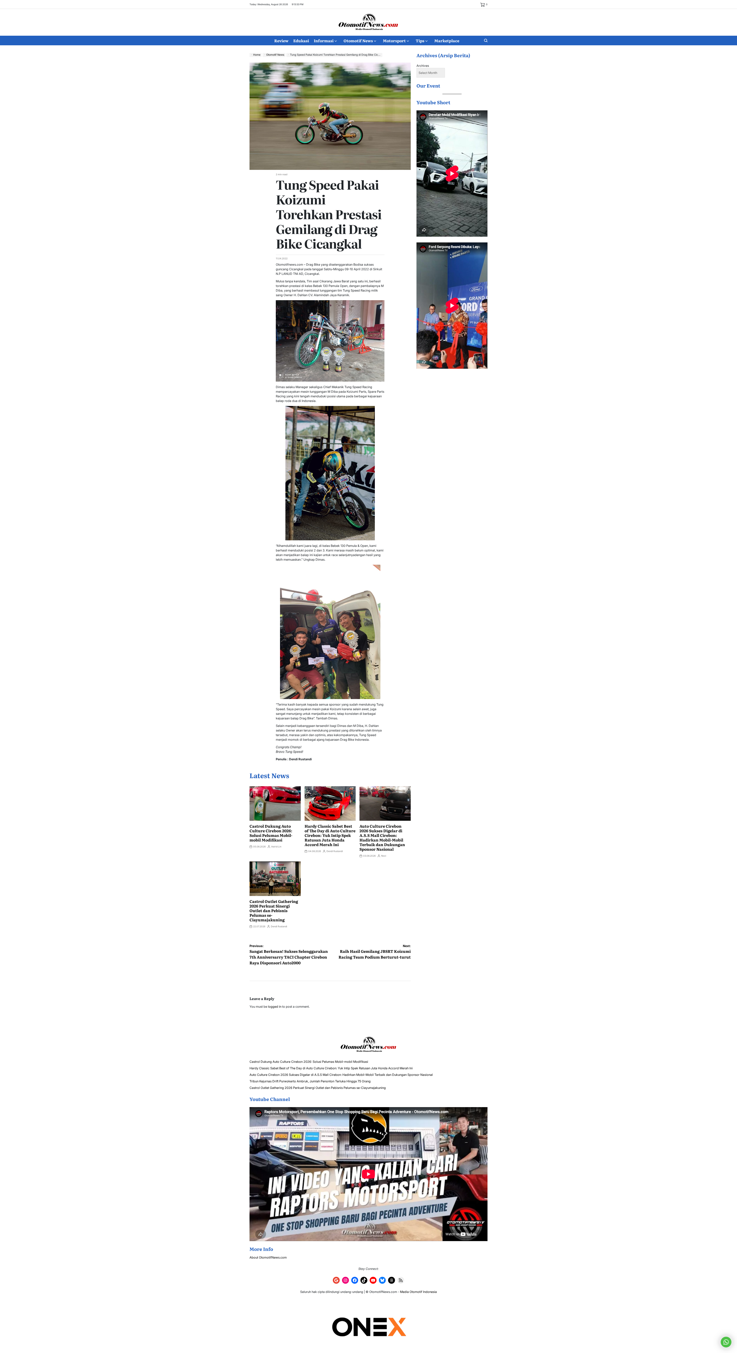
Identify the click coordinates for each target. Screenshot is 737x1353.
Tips (420, 40)
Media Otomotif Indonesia (418, 1292)
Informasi (324, 40)
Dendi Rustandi (334, 851)
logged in (274, 1006)
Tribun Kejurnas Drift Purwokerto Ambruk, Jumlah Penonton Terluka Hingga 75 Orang (310, 1081)
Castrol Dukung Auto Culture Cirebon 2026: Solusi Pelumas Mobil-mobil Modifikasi (271, 833)
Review (281, 40)
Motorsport (394, 40)
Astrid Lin (276, 846)
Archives (422, 66)
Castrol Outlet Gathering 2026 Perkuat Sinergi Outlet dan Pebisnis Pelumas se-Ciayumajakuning (274, 910)
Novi (383, 855)
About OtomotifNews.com (268, 1257)
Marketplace (446, 40)
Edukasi (301, 40)
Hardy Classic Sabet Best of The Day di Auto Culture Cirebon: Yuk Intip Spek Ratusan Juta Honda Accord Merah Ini (330, 835)
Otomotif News (358, 40)
